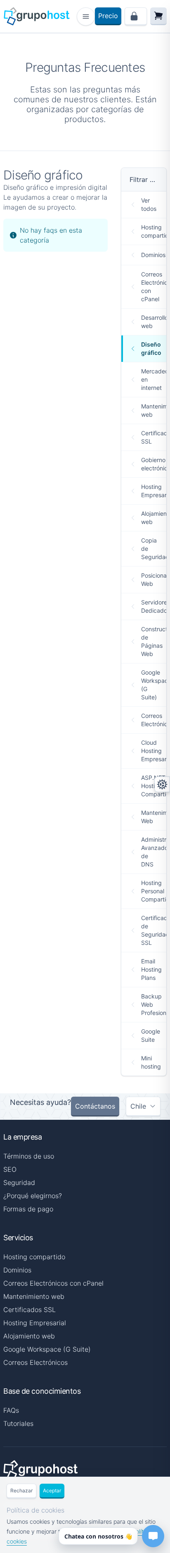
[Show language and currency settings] (162, 784)
